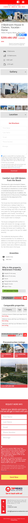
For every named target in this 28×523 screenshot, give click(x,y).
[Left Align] (18, 2)
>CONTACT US (6, 6)
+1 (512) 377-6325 (12, 507)
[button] (26, 77)
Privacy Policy (16, 167)
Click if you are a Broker (8, 162)
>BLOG (23, 6)
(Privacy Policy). (6, 471)
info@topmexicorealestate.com (17, 511)
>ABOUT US (14, 6)
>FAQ (19, 6)
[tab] (14, 72)
